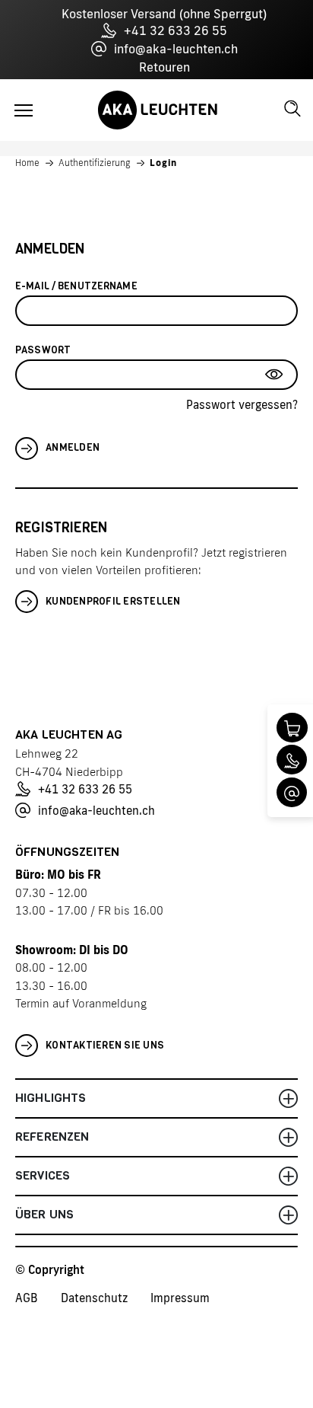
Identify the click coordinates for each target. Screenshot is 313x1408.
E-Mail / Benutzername (76, 285)
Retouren (164, 67)
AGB (26, 1298)
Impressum (180, 1298)
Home (27, 163)
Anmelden (73, 447)
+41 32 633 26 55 (175, 30)
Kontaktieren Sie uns (105, 1045)
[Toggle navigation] (23, 110)
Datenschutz (94, 1298)
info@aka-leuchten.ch (176, 48)
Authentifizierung (94, 163)
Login (163, 163)
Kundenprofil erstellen (113, 601)
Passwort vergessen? (242, 404)
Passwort (43, 349)
